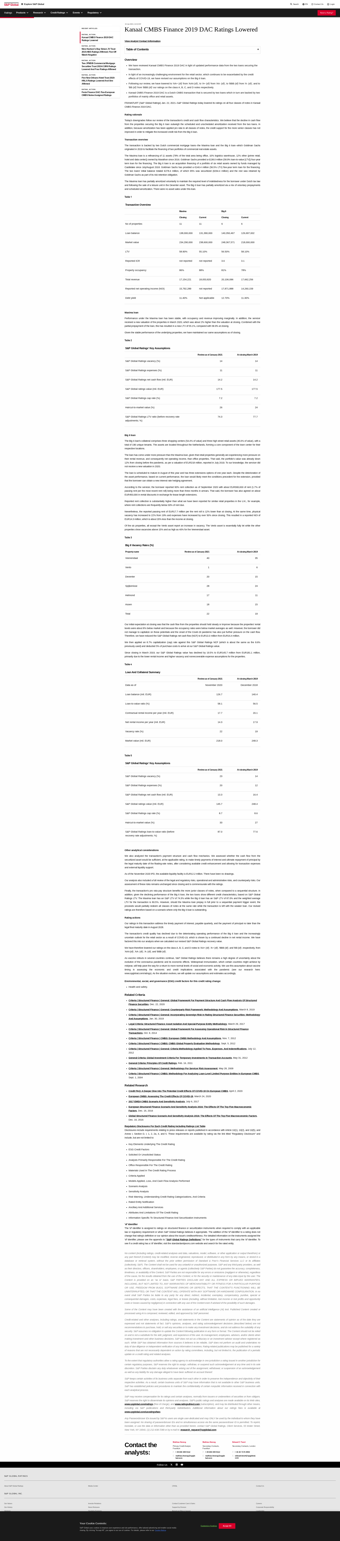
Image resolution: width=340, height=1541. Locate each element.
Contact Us (318, 4)
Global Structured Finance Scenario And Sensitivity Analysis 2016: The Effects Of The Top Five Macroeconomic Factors (193, 1116)
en (306, 4)
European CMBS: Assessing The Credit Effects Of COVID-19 (161, 1096)
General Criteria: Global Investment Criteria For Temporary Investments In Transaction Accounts (180, 1058)
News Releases (94, 1507)
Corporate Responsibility (265, 1507)
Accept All (227, 1526)
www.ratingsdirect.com (187, 1404)
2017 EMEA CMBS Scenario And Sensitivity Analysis (157, 1101)
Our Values (8, 1503)
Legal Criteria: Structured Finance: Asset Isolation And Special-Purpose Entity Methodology (178, 1024)
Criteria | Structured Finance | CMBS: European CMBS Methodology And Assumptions (175, 1038)
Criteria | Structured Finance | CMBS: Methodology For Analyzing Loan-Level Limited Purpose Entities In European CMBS (194, 1073)
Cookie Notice (160, 1530)
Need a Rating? (326, 13)
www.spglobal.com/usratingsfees (142, 1412)
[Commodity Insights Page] (172, 1464)
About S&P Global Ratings (13, 1486)
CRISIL (174, 1486)
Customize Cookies (209, 1526)
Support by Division (179, 1507)
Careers (259, 1503)
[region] (170, 1526)
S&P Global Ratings (16, 1476)
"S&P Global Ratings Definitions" (184, 1239)
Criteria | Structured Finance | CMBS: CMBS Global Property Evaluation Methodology (174, 1043)
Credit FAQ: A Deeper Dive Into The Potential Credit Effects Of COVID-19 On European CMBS (178, 1091)
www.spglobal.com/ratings (139, 1404)
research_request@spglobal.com (198, 1429)
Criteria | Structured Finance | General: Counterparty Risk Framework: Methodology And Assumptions (183, 1009)
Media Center (93, 1486)
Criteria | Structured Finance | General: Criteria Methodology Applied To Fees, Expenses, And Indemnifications (188, 1048)
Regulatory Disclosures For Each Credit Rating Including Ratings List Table (165, 1126)
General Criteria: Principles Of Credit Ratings (153, 1063)
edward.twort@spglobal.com (245, 1457)
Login (332, 4)
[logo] (11, 4)
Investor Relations (94, 1503)
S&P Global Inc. (13, 1494)
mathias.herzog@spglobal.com (185, 1457)
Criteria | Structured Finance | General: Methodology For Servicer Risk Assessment (173, 1068)
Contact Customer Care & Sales (183, 1503)
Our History (8, 1507)
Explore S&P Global (34, 4)
